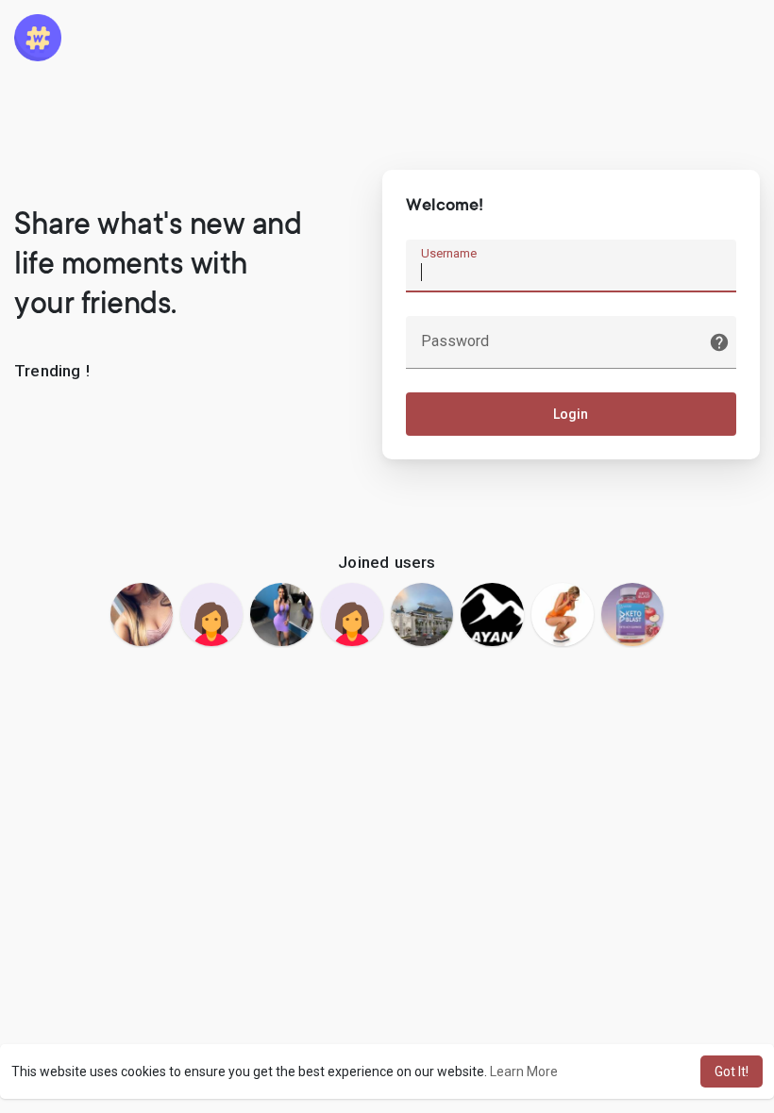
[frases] (281, 614)
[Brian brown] (562, 614)
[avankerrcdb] (141, 614)
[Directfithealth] (632, 614)
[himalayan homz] (492, 614)
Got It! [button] (732, 1071)
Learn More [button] (524, 1071)
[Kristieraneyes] (352, 614)
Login (570, 414)
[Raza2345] (422, 614)
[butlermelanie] (211, 614)
